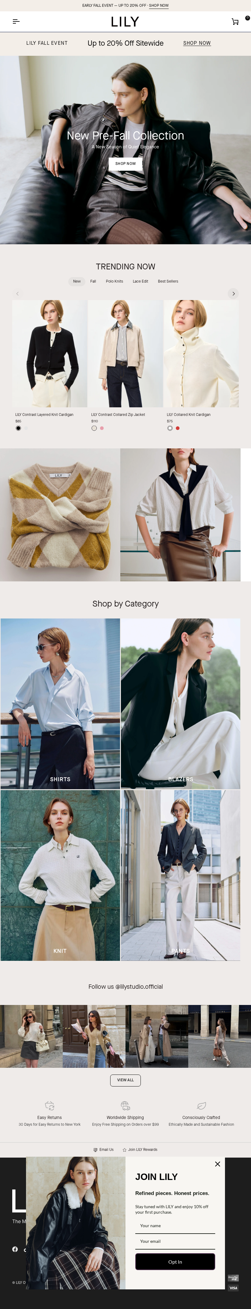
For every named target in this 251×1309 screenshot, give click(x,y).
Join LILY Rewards (141, 1150)
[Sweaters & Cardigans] (60, 515)
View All (125, 1080)
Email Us (105, 1150)
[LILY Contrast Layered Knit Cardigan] (49, 353)
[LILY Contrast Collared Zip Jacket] (125, 353)
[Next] (233, 293)
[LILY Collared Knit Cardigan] (201, 353)
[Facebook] (15, 1249)
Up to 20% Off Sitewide (126, 44)
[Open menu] (21, 21)
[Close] (217, 1164)
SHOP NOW (159, 6)
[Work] (180, 515)
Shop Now (197, 43)
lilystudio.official (141, 987)
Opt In (175, 1262)
